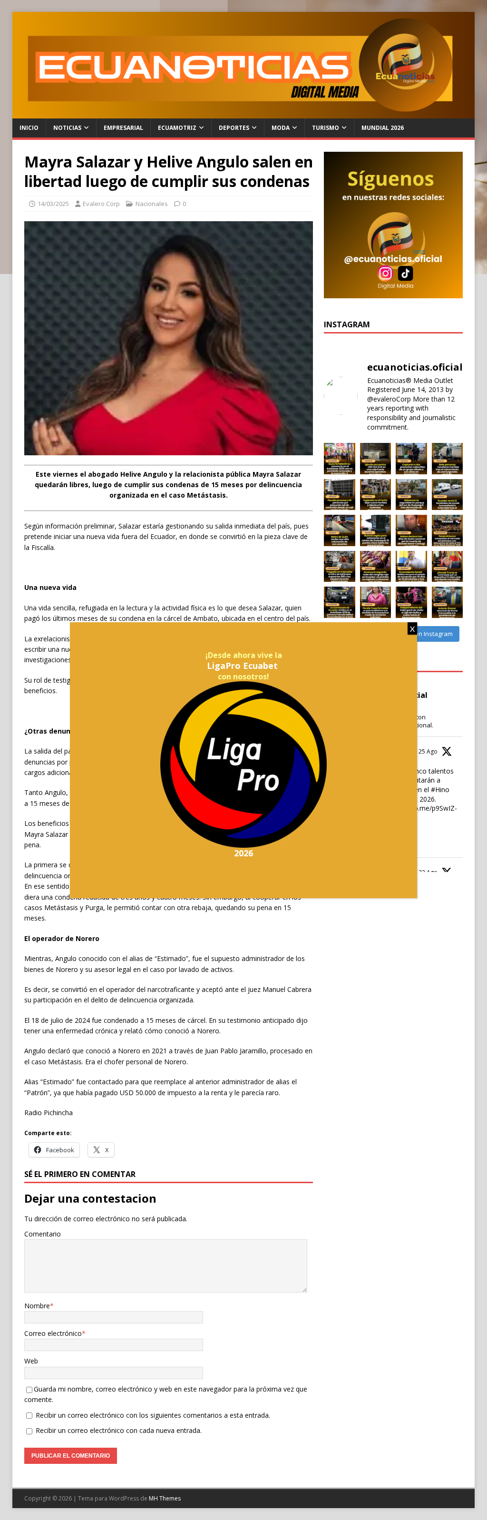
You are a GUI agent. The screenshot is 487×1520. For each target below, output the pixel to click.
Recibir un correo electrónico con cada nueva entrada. (119, 1430)
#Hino (440, 789)
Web (31, 1360)
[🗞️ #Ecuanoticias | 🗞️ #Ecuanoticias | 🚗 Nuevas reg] (375, 530)
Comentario (42, 1233)
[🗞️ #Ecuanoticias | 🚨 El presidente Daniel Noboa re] (411, 566)
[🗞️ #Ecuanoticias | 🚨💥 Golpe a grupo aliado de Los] (411, 458)
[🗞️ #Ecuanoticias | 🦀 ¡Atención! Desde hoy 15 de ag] (375, 566)
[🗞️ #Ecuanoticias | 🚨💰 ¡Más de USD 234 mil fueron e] (375, 458)
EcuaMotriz (177, 128)
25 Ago (428, 751)
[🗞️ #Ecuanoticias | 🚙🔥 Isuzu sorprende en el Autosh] (339, 458)
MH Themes (165, 1498)
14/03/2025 (53, 203)
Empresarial (123, 128)
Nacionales (152, 203)
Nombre (37, 1305)
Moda (281, 128)
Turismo (325, 128)
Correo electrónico (53, 1333)
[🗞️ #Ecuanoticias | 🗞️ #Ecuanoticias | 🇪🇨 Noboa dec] (411, 530)
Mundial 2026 (382, 128)
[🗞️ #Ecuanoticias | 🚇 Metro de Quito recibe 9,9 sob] (339, 530)
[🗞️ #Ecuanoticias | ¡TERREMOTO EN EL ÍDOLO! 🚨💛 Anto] (447, 602)
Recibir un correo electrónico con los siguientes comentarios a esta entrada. (153, 1415)
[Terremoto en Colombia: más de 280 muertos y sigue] (339, 566)
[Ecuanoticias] (243, 113)
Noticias (67, 128)
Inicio (29, 128)
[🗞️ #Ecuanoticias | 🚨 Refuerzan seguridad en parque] (411, 494)
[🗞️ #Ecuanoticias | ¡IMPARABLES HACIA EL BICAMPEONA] (411, 602)
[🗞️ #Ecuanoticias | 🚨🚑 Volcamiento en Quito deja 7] (447, 458)
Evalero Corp (101, 203)
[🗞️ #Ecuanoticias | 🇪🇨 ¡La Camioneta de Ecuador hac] (339, 602)
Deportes (234, 128)
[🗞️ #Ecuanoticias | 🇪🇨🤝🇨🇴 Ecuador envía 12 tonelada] (447, 494)
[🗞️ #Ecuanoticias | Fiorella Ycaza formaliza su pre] (375, 602)
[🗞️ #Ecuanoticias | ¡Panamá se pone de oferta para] (447, 530)
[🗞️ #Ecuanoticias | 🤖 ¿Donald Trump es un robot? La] (447, 566)
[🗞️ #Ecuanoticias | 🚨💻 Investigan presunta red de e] (339, 494)
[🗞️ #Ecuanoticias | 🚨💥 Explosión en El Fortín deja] (375, 494)
